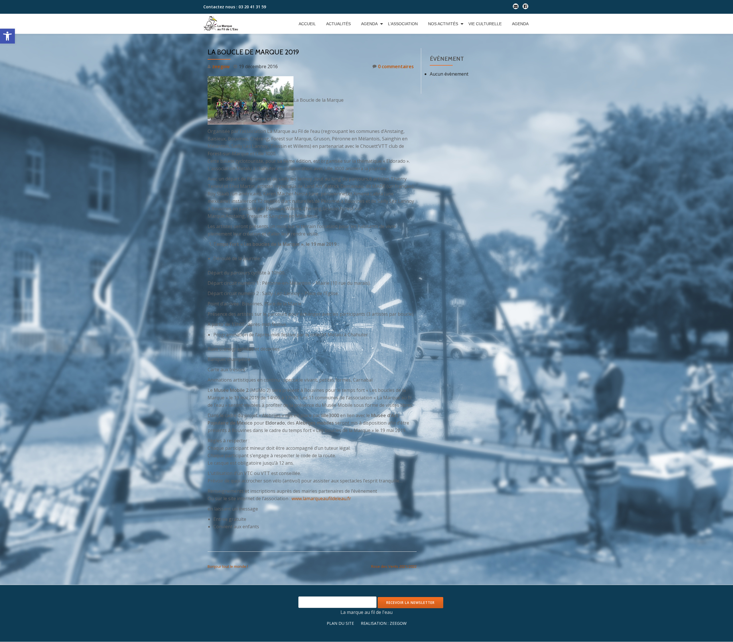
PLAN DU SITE (340, 623)
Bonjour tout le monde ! (228, 566)
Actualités (338, 23)
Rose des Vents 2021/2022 (394, 566)
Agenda (369, 23)
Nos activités (443, 23)
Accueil (307, 23)
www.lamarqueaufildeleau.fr (321, 498)
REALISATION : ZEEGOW (384, 623)
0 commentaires (396, 66)
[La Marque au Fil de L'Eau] (223, 24)
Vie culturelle (485, 23)
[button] (7, 36)
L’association (403, 23)
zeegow (221, 66)
